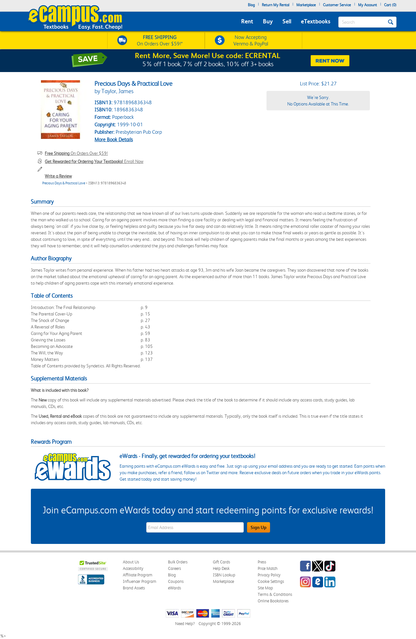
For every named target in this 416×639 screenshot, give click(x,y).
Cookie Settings (271, 581)
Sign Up (258, 527)
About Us (131, 561)
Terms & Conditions (275, 594)
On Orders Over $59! (76, 153)
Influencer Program (139, 581)
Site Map (265, 587)
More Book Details (114, 139)
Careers (174, 568)
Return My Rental (275, 5)
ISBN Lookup (224, 574)
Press (262, 561)
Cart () (390, 5)
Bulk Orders (178, 561)
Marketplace (306, 5)
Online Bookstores (273, 600)
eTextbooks (315, 21)
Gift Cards (221, 561)
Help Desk (221, 568)
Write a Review (58, 175)
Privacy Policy (269, 574)
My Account (367, 5)
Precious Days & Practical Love (63, 183)
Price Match (268, 568)
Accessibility (133, 568)
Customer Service (337, 5)
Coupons (176, 581)
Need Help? (185, 623)
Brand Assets (134, 587)
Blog (251, 5)
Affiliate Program (137, 574)
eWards (174, 587)
